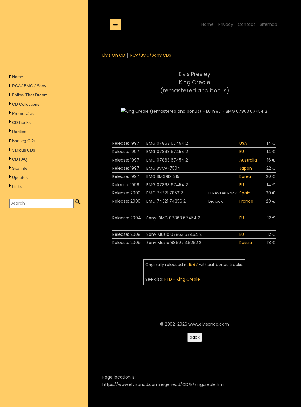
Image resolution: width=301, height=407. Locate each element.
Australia (248, 160)
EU (241, 151)
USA (243, 143)
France (246, 201)
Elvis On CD (113, 55)
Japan (245, 168)
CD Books (21, 122)
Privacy (225, 24)
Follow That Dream (30, 94)
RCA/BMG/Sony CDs (150, 55)
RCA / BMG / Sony (29, 85)
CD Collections (25, 104)
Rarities (19, 131)
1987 (193, 265)
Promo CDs (23, 113)
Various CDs (23, 150)
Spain (244, 193)
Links (17, 186)
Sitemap (268, 24)
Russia (245, 242)
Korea (245, 176)
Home (17, 76)
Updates (20, 177)
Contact (246, 24)
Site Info (19, 168)
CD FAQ (19, 159)
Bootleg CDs (23, 140)
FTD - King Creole (182, 279)
